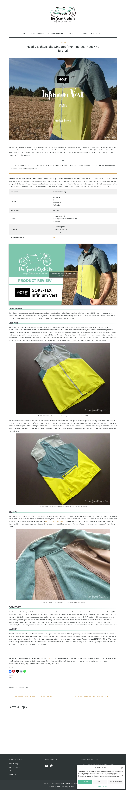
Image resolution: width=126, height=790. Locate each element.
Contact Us (12, 774)
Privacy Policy (97, 786)
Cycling (22, 687)
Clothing (17, 687)
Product (27, 687)
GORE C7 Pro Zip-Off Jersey (54, 521)
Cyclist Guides (37, 34)
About (84, 34)
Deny (100, 782)
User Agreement (14, 767)
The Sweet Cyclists (64, 783)
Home (24, 34)
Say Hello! (105, 786)
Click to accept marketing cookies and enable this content (63, 275)
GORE (55, 237)
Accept (85, 782)
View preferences (115, 782)
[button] (122, 768)
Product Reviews (55, 34)
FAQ (10, 771)
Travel (72, 34)
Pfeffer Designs (62, 786)
